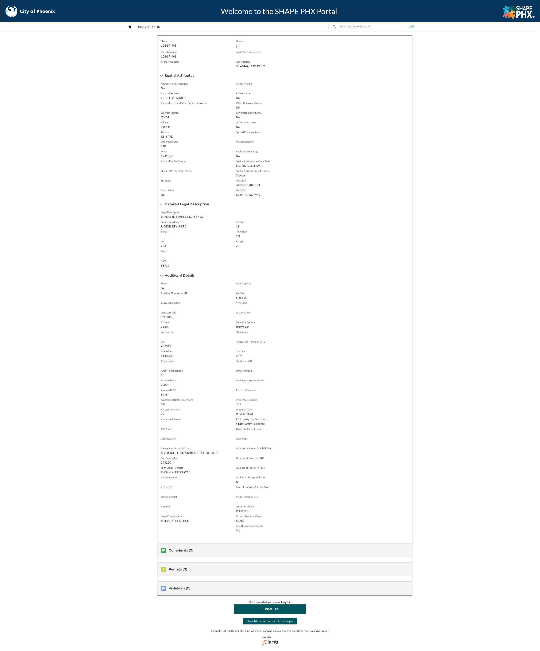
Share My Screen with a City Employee (270, 621)
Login (412, 26)
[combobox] (373, 26)
